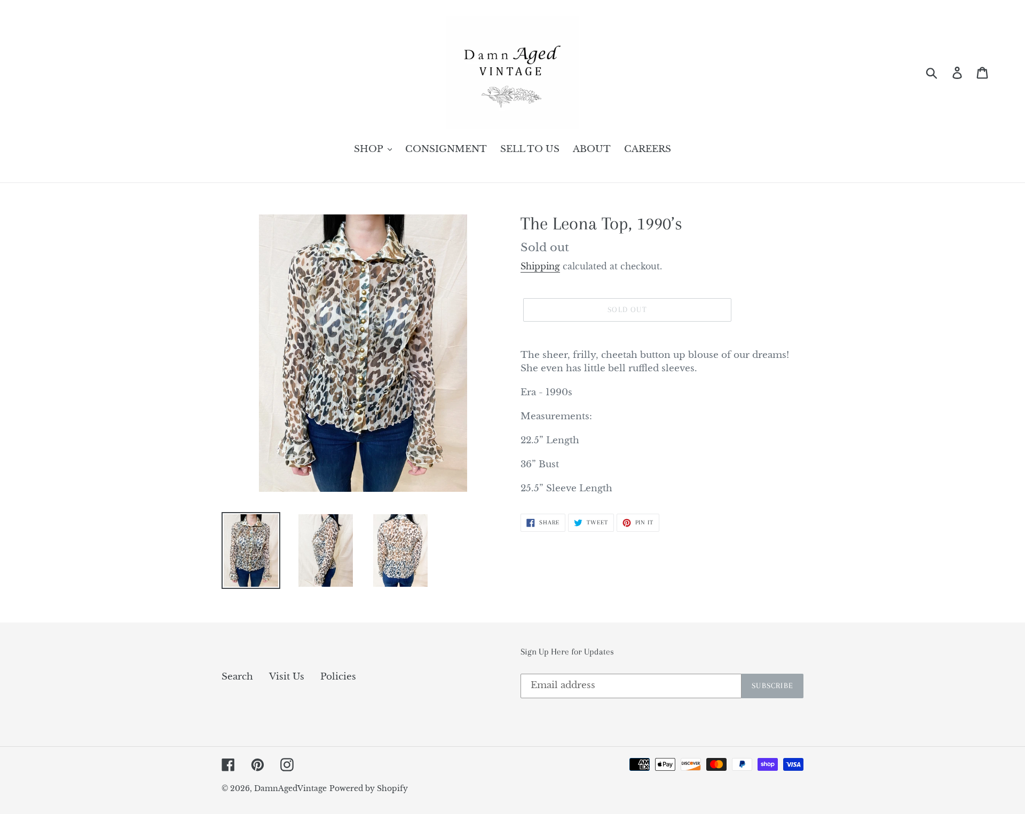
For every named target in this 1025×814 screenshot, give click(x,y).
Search (237, 676)
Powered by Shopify (368, 788)
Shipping (540, 266)
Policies (338, 676)
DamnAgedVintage (290, 788)
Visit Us (286, 676)
